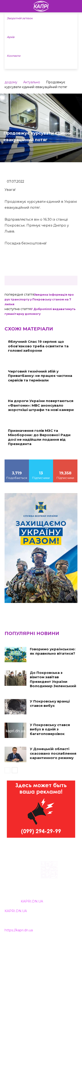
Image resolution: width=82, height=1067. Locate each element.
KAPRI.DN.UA (32, 901)
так (17, 461)
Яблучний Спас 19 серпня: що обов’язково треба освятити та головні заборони (38, 346)
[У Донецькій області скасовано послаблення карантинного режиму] (15, 754)
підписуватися (65, 461)
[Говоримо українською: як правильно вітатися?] (15, 654)
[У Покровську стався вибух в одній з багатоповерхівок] (15, 730)
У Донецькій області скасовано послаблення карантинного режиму (53, 753)
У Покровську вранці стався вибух (50, 703)
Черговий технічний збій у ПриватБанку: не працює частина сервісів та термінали (40, 375)
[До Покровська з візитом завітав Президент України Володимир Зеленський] (15, 678)
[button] (75, 6)
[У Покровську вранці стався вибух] (15, 706)
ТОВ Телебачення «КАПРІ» (27, 966)
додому (11, 82)
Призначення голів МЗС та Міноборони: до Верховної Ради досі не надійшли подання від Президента (39, 437)
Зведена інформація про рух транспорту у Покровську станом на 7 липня (39, 299)
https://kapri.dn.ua (19, 930)
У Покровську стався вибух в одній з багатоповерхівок (50, 729)
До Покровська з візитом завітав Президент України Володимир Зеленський (53, 679)
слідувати (41, 461)
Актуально (31, 82)
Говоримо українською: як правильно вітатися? (52, 651)
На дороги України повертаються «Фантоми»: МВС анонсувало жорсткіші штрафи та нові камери (41, 405)
